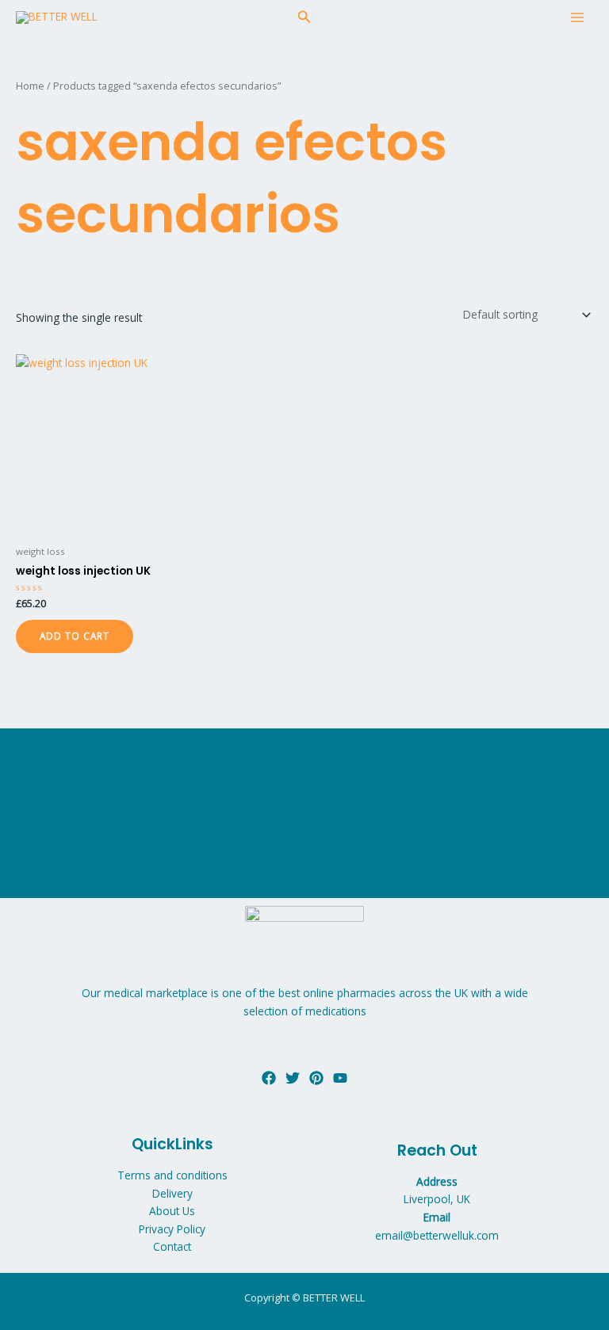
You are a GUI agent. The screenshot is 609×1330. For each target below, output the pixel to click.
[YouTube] (340, 1078)
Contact (172, 1246)
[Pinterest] (316, 1078)
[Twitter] (292, 1078)
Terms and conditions (172, 1175)
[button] (304, 17)
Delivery (172, 1193)
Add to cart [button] (74, 635)
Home (30, 86)
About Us (172, 1210)
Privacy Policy (172, 1228)
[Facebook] (269, 1078)
